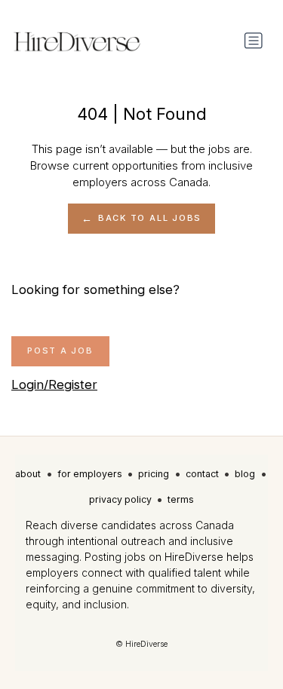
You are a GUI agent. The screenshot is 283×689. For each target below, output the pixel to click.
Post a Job (60, 350)
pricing (153, 473)
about (28, 473)
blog (245, 473)
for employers (89, 473)
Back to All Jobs (149, 218)
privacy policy (120, 499)
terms (181, 499)
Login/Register (54, 384)
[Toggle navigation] (253, 40)
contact (202, 473)
